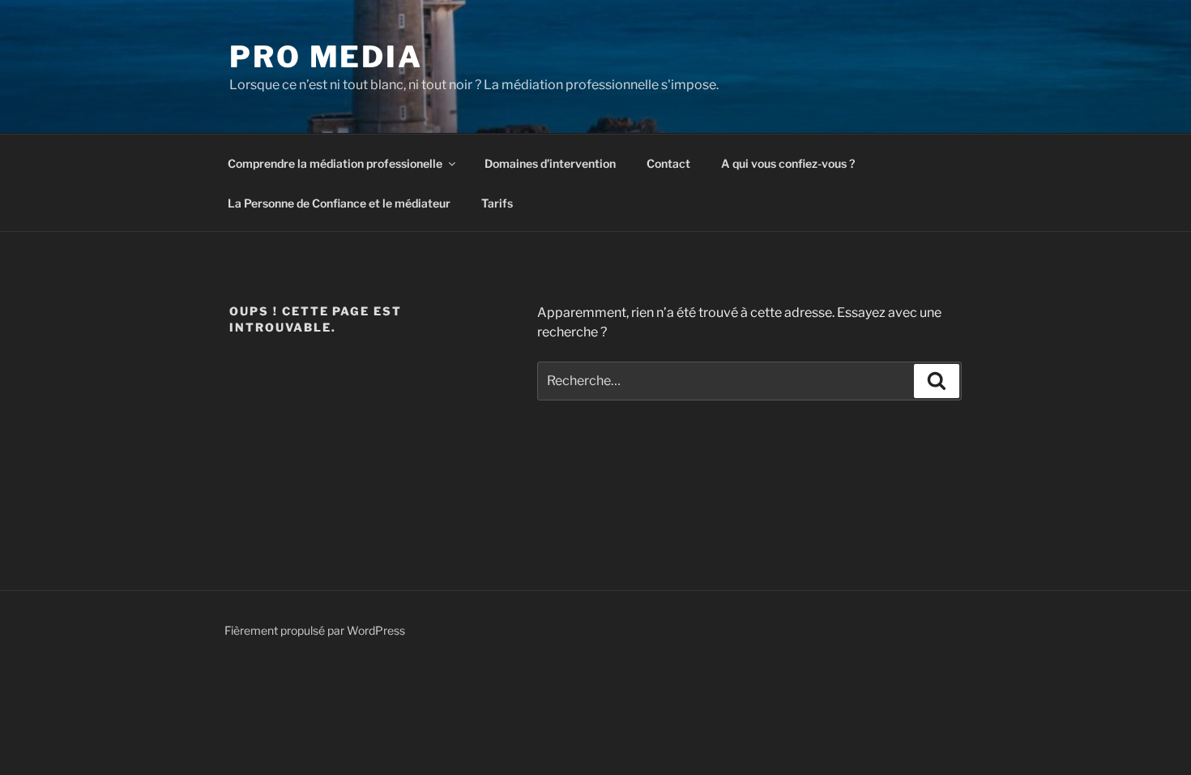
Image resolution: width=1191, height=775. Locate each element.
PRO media (326, 57)
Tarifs (497, 203)
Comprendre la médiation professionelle (335, 163)
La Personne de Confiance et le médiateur (339, 203)
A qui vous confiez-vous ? (788, 163)
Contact (668, 163)
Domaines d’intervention (550, 163)
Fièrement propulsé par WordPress (314, 630)
